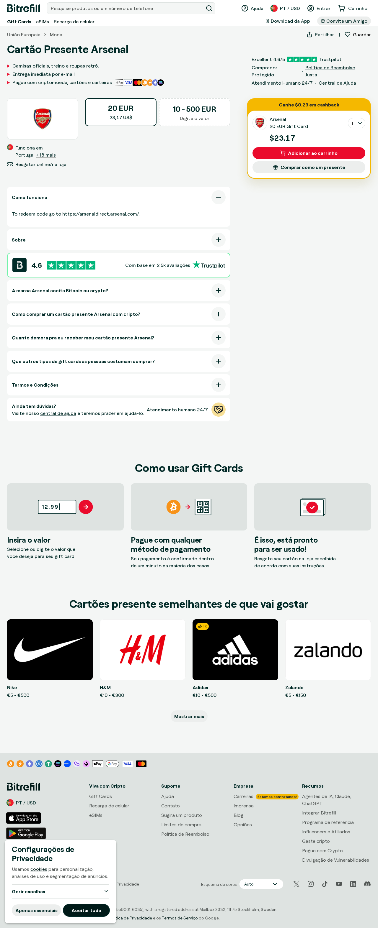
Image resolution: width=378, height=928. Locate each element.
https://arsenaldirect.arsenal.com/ (100, 214)
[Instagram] (310, 884)
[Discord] (367, 884)
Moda (56, 34)
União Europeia (23, 34)
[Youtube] (339, 884)
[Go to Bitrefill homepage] (23, 8)
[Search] (209, 8)
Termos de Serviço (180, 917)
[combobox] (126, 8)
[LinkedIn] (353, 884)
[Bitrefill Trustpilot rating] (71, 265)
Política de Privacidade (130, 917)
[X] (296, 884)
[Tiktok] (324, 884)
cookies (38, 869)
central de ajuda (58, 413)
